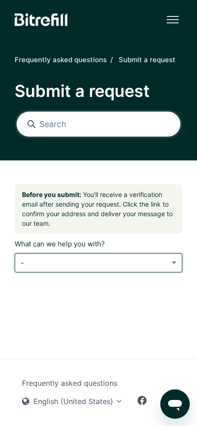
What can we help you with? (60, 244)
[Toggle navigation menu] (172, 19)
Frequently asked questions (61, 59)
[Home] (41, 19)
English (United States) (73, 401)
